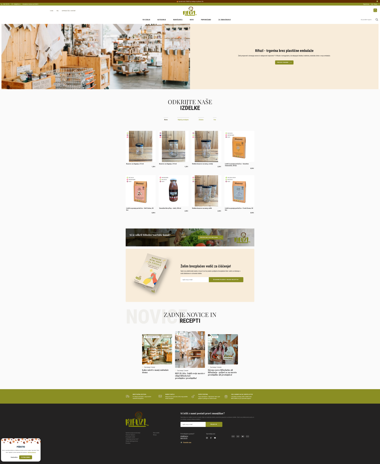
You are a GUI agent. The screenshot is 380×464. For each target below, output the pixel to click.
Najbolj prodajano (183, 120)
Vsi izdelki (146, 20)
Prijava (375, 4)
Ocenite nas (187, 442)
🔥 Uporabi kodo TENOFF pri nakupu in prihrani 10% (190, 1)
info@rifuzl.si (17, 4)
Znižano (201, 120)
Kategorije (161, 20)
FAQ (57, 10)
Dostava (128, 443)
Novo (192, 20)
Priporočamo (206, 20)
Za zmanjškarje (224, 20)
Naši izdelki (156, 433)
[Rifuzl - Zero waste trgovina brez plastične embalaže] (190, 11)
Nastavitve (14, 457)
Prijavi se (213, 424)
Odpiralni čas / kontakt (69, 10)
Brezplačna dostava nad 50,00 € (30, 4)
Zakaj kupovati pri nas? (132, 439)
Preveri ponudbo (282, 62)
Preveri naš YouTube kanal (209, 237)
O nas (51, 10)
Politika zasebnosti (32, 452)
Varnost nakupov (130, 435)
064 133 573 (6, 4)
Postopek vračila (130, 437)
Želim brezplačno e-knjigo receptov (225, 279)
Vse (215, 120)
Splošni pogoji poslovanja (133, 433)
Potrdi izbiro (25, 457)
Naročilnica (177, 20)
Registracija (366, 4)
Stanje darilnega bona (132, 441)
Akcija (155, 435)
